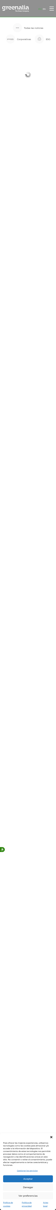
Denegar (28, 1187)
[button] (51, 1137)
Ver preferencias (28, 1195)
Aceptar (28, 1178)
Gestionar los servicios (27, 1170)
